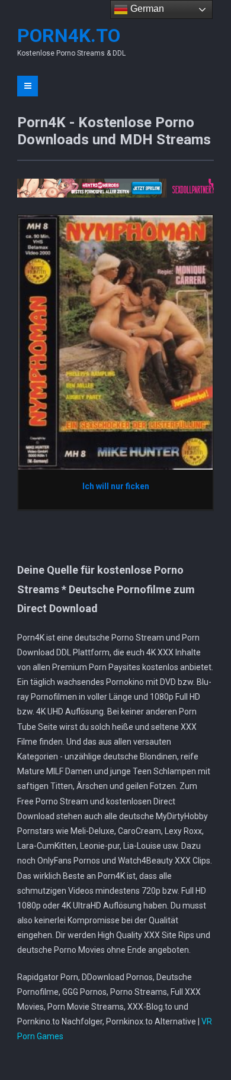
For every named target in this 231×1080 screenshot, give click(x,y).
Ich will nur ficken (115, 486)
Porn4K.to (68, 35)
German (146, 9)
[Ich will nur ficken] (115, 342)
